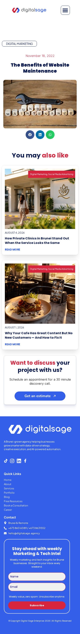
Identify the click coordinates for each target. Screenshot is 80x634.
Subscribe (37, 605)
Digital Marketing (19, 43)
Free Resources (13, 501)
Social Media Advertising (60, 174)
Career (8, 509)
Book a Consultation (16, 505)
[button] (65, 10)
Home (7, 479)
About (7, 484)
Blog (7, 496)
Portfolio (9, 492)
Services (9, 488)
